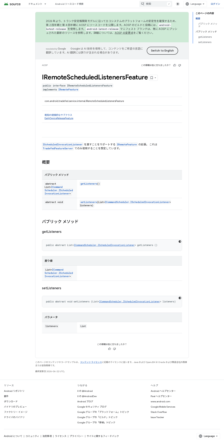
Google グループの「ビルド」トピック (97, 417)
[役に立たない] (179, 65)
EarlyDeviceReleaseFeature (59, 118)
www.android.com (160, 401)
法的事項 (47, 436)
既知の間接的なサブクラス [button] (59, 117)
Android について (13, 436)
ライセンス (60, 436)
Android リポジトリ (14, 391)
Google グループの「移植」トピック (96, 422)
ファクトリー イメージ (15, 412)
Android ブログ (85, 401)
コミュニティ (32, 436)
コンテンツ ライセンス (91, 362)
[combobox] (155, 4)
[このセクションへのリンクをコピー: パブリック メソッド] (81, 222)
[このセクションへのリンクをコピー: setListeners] (64, 288)
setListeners (89, 202)
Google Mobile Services (163, 406)
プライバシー (76, 436)
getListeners (89, 183)
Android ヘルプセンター (163, 391)
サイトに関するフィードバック (103, 436)
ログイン (215, 3)
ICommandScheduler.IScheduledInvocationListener (59, 190)
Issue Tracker (157, 417)
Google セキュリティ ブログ (92, 406)
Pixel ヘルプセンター (161, 396)
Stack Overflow (159, 412)
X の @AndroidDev (87, 396)
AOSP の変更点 (124, 33)
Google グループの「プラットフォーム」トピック (103, 412)
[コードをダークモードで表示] (180, 241)
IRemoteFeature (68, 89)
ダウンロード (11, 401)
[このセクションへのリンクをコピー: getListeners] (64, 232)
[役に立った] (174, 65)
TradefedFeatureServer (58, 148)
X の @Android (85, 391)
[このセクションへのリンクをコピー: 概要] (53, 163)
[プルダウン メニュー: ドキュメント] (46, 4)
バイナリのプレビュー (15, 406)
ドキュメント (35, 3)
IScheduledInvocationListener (62, 144)
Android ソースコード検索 (69, 3)
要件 (6, 396)
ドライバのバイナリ (14, 417)
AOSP (45, 65)
